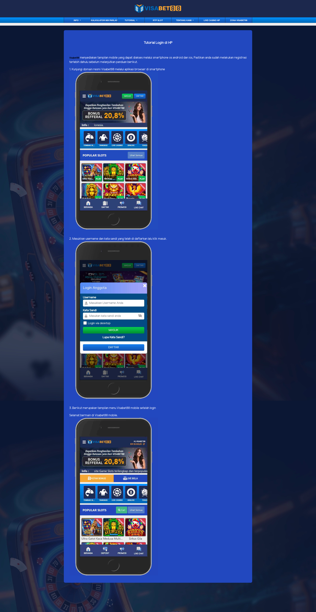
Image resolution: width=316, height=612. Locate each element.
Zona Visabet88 (238, 20)
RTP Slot (158, 20)
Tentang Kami (184, 20)
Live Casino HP (212, 20)
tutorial (130, 20)
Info (76, 20)
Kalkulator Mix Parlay (104, 20)
